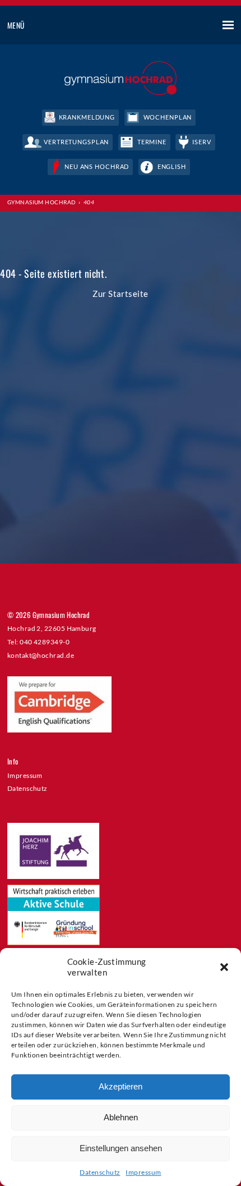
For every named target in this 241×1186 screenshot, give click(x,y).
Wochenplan (167, 117)
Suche (186, 26)
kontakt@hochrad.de (40, 655)
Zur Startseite (120, 294)
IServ (201, 141)
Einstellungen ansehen (121, 1148)
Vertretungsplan (76, 141)
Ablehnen (121, 1117)
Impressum (143, 1172)
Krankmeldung (87, 117)
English (171, 166)
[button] (224, 967)
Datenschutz (100, 1172)
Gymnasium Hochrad (41, 202)
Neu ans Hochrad (96, 166)
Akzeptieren (120, 1086)
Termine (151, 141)
